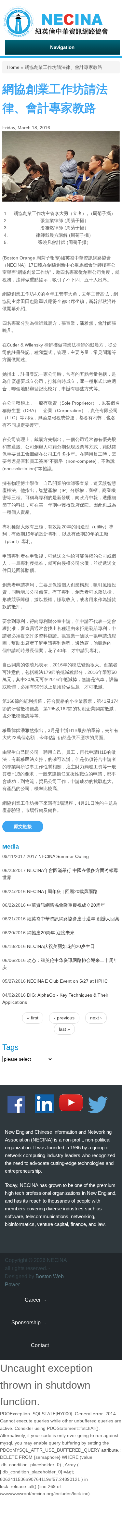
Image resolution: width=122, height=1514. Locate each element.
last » (64, 1029)
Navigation (62, 47)
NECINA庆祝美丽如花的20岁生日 (61, 946)
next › (96, 1017)
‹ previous (64, 1017)
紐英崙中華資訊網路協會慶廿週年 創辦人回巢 (73, 918)
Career (33, 1300)
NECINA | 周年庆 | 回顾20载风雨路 (62, 891)
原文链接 (23, 826)
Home (13, 67)
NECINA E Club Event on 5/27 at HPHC (67, 981)
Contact (40, 1345)
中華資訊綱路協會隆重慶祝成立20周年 (66, 905)
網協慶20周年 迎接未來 (51, 932)
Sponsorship (26, 1322)
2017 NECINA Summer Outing (58, 856)
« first (32, 1017)
